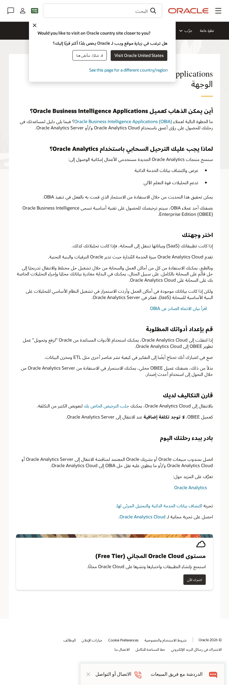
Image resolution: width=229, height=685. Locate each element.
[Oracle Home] (188, 11)
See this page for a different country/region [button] (128, 70)
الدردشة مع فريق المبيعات (176, 674)
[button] (218, 10)
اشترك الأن (194, 579)
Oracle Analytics (190, 487)
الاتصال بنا (122, 649)
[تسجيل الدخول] (22, 10)
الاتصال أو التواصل (113, 674)
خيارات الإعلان (92, 640)
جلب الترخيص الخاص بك (106, 406)
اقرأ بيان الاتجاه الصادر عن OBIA (178, 308)
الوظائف (70, 640)
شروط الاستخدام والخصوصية (166, 640)
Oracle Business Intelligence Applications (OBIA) (123, 121)
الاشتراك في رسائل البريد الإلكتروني (196, 649)
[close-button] (88, 674)
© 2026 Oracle (210, 639)
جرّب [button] (188, 30)
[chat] (213, 674)
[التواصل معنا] (10, 10)
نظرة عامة (207, 30)
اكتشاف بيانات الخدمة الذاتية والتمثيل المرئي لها (159, 506)
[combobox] (102, 11)
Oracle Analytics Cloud (142, 517)
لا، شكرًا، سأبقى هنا (89, 55)
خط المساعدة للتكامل (150, 649)
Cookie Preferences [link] (123, 640)
